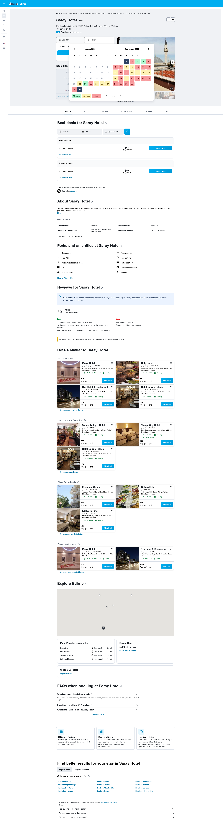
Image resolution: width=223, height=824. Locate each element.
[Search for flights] (4, 10)
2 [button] (74, 67)
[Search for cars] (4, 20)
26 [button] (91, 83)
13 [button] (96, 72)
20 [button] (96, 78)
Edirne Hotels (132, 13)
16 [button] (74, 78)
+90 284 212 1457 (63, 28)
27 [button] (96, 83)
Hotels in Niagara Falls (144, 791)
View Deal (108, 380)
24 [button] (80, 83)
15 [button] (108, 72)
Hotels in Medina (142, 784)
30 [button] (74, 89)
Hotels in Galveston (65, 791)
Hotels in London (142, 788)
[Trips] (4, 37)
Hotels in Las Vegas (65, 781)
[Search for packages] (4, 25)
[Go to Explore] (4, 30)
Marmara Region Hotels (92, 13)
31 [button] (80, 89)
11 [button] (85, 72)
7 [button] (102, 67)
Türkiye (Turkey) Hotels (70, 13)
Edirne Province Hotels (115, 13)
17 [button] (80, 78)
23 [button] (74, 83)
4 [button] (85, 67)
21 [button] (102, 78)
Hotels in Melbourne (143, 781)
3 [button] (79, 67)
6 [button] (96, 67)
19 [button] (91, 78)
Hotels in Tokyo (103, 791)
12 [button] (91, 72)
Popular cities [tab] (64, 769)
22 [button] (108, 78)
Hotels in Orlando (103, 784)
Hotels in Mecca (103, 781)
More (59, 213)
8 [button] (107, 67)
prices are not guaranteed (109, 802)
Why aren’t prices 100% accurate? (73, 817)
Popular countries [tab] (82, 769)
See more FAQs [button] (98, 715)
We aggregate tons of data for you (72, 813)
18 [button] (85, 78)
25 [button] (85, 83)
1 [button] (107, 61)
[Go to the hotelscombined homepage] (17, 3)
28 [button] (102, 83)
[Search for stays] (4, 15)
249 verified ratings (74, 32)
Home (58, 13)
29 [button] (108, 83)
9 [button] (74, 72)
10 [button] (80, 72)
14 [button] (102, 72)
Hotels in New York (65, 788)
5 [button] (91, 67)
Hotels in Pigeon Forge (67, 784)
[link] (71, 410)
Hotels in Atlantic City (105, 788)
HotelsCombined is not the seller (72, 808)
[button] (4, 3)
